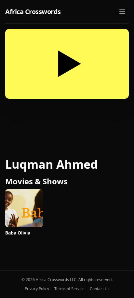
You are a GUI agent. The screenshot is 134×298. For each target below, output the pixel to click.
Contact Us (100, 288)
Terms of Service (69, 288)
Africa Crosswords (33, 11)
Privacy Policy (37, 288)
